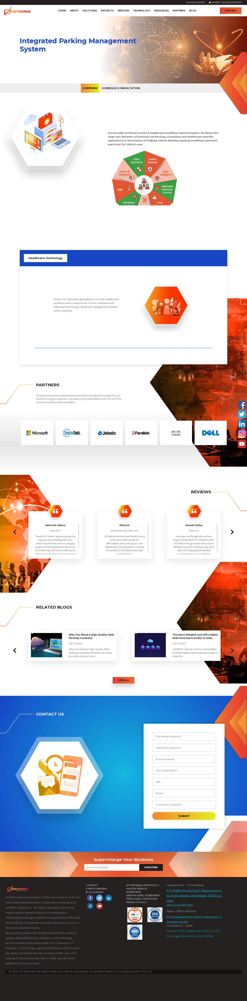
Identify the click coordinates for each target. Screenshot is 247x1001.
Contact (231, 10)
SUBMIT (184, 816)
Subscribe (151, 867)
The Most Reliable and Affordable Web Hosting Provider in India (195, 636)
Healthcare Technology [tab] (46, 258)
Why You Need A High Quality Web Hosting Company (91, 636)
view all (123, 680)
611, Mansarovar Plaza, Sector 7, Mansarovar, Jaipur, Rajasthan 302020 (197, 919)
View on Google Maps (180, 904)
